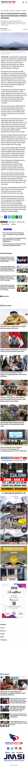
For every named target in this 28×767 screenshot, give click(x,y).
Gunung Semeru (19, 10)
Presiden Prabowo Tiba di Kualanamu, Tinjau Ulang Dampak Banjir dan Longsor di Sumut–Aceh (7, 259)
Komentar (26, 29)
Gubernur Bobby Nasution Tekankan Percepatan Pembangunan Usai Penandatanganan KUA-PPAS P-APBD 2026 (13, 449)
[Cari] (23, 2)
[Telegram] (20, 216)
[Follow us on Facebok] (8, 748)
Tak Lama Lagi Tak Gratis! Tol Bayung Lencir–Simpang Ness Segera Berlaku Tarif (13, 234)
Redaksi (7, 752)
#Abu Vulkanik (12, 222)
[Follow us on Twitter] (12, 748)
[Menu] (27, 2)
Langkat (2, 634)
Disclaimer (20, 752)
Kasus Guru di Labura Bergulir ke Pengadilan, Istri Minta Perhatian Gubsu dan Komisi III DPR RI (13, 693)
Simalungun (3, 640)
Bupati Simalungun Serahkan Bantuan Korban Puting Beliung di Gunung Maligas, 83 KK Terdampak (8, 278)
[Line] (13, 216)
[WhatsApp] (16, 216)
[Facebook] (5, 216)
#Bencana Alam (21, 222)
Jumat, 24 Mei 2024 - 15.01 (5, 30)
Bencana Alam (12, 10)
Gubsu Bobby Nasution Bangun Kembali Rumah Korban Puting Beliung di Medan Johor (12, 424)
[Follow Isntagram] (16, 748)
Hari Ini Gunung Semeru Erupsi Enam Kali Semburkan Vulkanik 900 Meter (14, 244)
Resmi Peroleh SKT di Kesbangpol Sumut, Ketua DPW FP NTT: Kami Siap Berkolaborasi (14, 240)
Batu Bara (3, 631)
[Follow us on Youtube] (20, 748)
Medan (2, 637)
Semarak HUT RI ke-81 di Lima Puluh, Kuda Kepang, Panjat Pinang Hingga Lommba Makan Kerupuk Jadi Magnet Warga (18, 701)
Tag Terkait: (4, 222)
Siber (13, 752)
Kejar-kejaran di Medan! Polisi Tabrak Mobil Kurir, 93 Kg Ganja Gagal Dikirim (18, 715)
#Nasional (13, 224)
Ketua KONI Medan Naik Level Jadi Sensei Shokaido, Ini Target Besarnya (18, 723)
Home (2, 10)
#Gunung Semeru (5, 224)
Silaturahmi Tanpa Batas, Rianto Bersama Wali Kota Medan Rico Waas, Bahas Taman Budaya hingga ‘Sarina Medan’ (13, 399)
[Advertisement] (14, 657)
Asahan (2, 628)
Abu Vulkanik (6, 10)
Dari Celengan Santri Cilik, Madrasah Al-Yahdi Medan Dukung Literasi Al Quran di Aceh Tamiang (7, 287)
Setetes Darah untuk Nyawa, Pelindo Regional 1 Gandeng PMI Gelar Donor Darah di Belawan (13, 374)
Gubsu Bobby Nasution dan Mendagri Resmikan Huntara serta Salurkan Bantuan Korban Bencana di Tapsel (8, 269)
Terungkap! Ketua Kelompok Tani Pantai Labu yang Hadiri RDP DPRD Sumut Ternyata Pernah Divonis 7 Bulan (18, 708)
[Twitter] (9, 216)
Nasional (24, 10)
